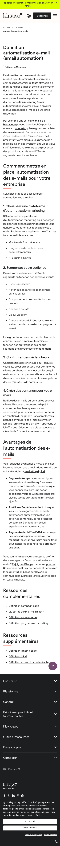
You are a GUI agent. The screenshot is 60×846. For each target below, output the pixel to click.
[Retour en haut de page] (52, 666)
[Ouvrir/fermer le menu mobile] (55, 15)
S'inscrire (42, 15)
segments (9, 276)
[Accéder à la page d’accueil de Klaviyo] (12, 15)
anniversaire (21, 423)
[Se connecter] (29, 16)
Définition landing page (23, 650)
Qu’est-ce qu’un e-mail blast (25, 611)
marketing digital (34, 471)
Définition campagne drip (24, 605)
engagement (43, 348)
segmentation (15, 337)
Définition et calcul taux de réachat (29, 662)
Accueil (6, 27)
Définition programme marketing (28, 623)
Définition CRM (18, 656)
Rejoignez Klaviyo (22, 564)
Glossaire (19, 27)
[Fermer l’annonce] (56, 2)
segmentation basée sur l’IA (22, 571)
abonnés (20, 128)
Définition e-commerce (23, 617)
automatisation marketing (20, 102)
